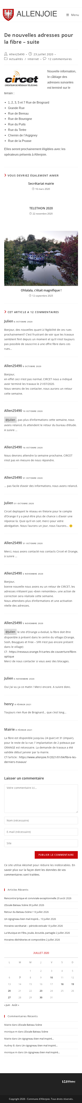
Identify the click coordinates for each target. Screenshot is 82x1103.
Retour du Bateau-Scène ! (18, 912)
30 (41, 997)
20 (9, 990)
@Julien (10, 420)
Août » (15, 1005)
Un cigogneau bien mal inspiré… (22, 919)
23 (41, 990)
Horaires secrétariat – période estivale (25, 925)
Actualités (16, 59)
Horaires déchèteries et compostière (24, 939)
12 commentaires (60, 59)
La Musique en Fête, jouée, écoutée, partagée (29, 932)
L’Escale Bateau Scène (16, 905)
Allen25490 (16, 54)
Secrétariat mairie (41, 183)
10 (51, 977)
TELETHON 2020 (41, 208)
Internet (33, 59)
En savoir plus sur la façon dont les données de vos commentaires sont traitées (39, 869)
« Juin (7, 1005)
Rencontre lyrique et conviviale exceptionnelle (30, 898)
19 (72, 984)
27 (9, 997)
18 (62, 984)
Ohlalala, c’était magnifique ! (41, 290)
